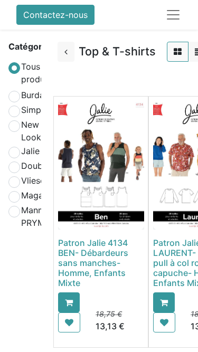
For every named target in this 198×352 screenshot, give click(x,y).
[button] (69, 302)
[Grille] (177, 52)
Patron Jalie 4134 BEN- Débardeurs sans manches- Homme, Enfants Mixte (93, 263)
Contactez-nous (55, 14)
